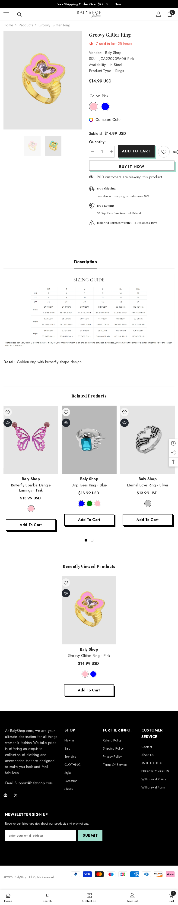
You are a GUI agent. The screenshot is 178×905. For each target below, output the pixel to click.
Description (85, 262)
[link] (47, 897)
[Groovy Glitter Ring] (89, 610)
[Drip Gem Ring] (89, 440)
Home (8, 25)
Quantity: (97, 142)
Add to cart (136, 151)
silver (147, 503)
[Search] (19, 14)
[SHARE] (174, 152)
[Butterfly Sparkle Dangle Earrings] (30, 440)
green (89, 503)
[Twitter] (15, 795)
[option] (42, 80)
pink (31, 508)
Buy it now (131, 166)
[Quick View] (7, 423)
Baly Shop (113, 52)
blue (81, 503)
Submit (90, 835)
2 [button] (92, 540)
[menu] (6, 14)
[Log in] (158, 14)
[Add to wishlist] (164, 152)
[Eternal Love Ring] (147, 440)
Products (26, 25)
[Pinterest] (5, 795)
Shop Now (113, 4)
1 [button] (86, 540)
